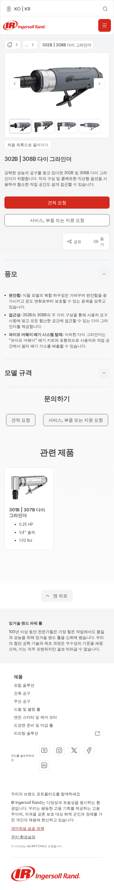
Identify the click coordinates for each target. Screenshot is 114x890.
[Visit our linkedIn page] (44, 765)
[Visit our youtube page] (44, 750)
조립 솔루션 (24, 685)
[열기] (104, 25)
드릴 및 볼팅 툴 (27, 709)
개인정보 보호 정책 (27, 828)
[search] (105, 8)
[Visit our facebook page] (89, 750)
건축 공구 (22, 693)
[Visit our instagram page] (59, 750)
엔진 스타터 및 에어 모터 (35, 717)
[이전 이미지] (14, 83)
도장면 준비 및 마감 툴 (33, 725)
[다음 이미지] (99, 83)
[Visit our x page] (74, 750)
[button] (57, 274)
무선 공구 (22, 701)
